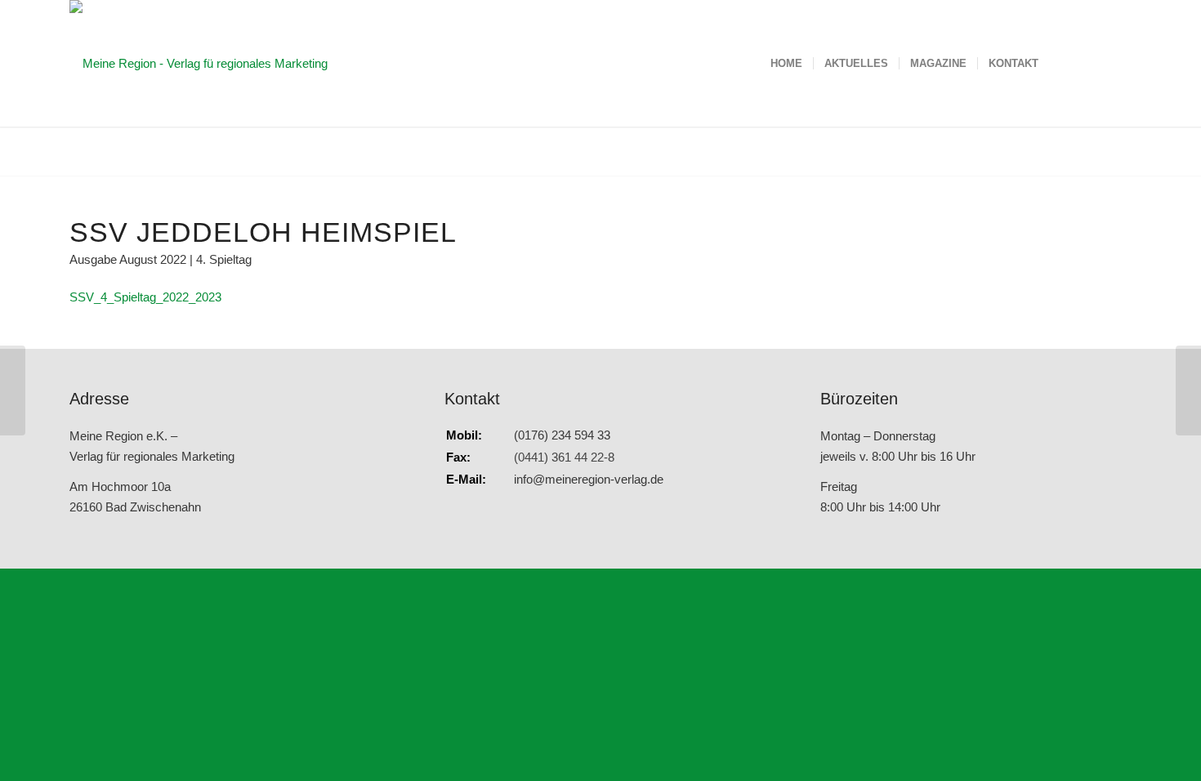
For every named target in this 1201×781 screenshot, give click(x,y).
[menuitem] (786, 63)
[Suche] (1065, 63)
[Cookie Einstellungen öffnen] (122, 687)
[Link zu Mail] (1119, 63)
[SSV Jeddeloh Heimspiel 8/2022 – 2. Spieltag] (12, 390)
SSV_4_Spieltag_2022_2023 (145, 297)
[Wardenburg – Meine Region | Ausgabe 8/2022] (1188, 390)
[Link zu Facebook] (1095, 63)
